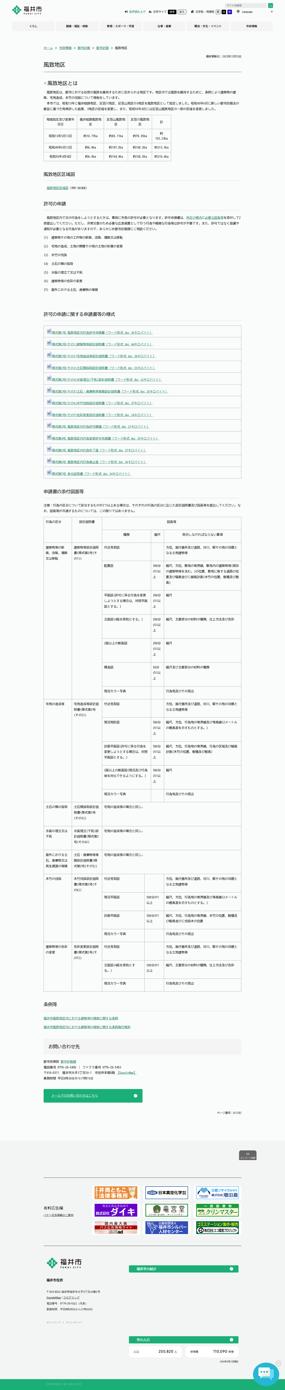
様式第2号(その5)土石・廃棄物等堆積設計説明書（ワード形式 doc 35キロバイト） (110, 391)
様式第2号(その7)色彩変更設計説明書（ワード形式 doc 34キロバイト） (102, 415)
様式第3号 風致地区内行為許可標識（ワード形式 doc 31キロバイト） (101, 426)
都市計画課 (68, 1061)
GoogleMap (54, 1297)
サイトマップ (53, 1322)
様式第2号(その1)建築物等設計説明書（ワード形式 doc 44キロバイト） (102, 344)
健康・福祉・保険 (77, 26)
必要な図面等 (214, 217)
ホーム (48, 48)
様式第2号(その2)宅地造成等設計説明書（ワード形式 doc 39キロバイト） (104, 356)
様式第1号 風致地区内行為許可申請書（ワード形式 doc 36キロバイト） (102, 332)
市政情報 (251, 26)
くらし (33, 26)
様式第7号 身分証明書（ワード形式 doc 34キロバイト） (91, 473)
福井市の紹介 (146, 1269)
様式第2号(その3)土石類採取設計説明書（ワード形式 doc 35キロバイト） (104, 368)
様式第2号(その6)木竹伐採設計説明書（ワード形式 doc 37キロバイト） (102, 403)
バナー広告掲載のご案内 (58, 1215)
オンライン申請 (247, 1158)
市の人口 (143, 1340)
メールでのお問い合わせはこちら (74, 1095)
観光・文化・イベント (208, 26)
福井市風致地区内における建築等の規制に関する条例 (81, 1018)
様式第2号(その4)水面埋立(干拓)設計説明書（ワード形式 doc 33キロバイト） (107, 379)
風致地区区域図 (57, 188)
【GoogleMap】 (127, 1072)
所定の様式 (194, 217)
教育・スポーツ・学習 (120, 26)
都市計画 (84, 48)
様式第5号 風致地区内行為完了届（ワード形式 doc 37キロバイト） (99, 450)
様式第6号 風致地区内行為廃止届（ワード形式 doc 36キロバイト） (99, 462)
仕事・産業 (164, 26)
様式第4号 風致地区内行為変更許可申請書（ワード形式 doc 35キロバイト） (105, 438)
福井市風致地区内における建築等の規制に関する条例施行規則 (87, 1027)
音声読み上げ (137, 11)
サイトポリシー (74, 1322)
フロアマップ (71, 1297)
